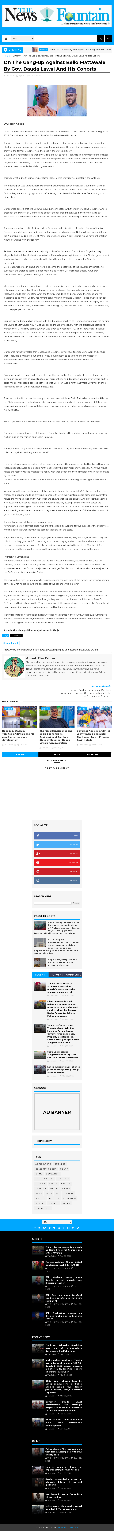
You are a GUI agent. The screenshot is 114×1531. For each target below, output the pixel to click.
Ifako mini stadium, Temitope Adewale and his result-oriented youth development (18, 735)
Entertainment (44, 1179)
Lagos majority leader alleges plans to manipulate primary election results (63, 1070)
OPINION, (37, 75)
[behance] (68, 1228)
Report (40, 1203)
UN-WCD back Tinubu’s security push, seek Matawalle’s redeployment (63, 1422)
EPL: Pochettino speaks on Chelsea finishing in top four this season (63, 1316)
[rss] (63, 1228)
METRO (66, 1188)
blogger (20, 754)
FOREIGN (40, 1183)
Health (53, 1183)
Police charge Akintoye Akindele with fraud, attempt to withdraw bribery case (63, 1452)
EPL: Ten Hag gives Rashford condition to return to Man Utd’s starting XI (63, 1298)
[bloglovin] (54, 1228)
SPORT (66, 1203)
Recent (40, 974)
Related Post (11, 701)
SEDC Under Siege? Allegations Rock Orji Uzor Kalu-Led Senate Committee (62, 1055)
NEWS (49, 1193)
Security (53, 1203)
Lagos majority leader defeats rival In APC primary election (62, 962)
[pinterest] (49, 1228)
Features (63, 1179)
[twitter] (39, 1228)
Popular (57, 974)
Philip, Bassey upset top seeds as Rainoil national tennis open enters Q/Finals (63, 1250)
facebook (92, 754)
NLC (58, 1193)
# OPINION (16, 635)
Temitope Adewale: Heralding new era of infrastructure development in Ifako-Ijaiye (63, 1348)
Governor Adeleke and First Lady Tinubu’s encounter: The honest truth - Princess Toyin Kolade (93, 735)
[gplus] (44, 1228)
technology (43, 1208)
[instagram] (73, 1228)
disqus (56, 754)
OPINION (17, 56)
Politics (40, 1198)
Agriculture (43, 1164)
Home (7, 56)
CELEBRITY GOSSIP (45, 1169)
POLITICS (54, 1198)
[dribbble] (59, 1228)
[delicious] (78, 1228)
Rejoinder (69, 1198)
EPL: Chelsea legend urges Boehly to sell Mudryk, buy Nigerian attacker (63, 1280)
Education (52, 1174)
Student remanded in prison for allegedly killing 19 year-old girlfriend (63, 1482)
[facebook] (35, 1228)
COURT (64, 1169)
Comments (73, 974)
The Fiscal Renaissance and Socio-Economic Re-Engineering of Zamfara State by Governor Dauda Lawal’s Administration (55, 736)
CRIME (39, 1174)
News (27, 50)
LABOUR (66, 1183)
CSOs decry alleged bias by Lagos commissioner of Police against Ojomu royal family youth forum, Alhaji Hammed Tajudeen (57, 927)
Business (60, 1164)
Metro (54, 1188)
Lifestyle (41, 1188)
